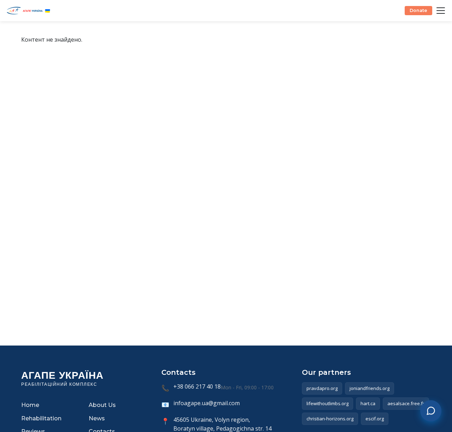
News (97, 418)
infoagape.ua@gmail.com (206, 403)
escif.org (374, 418)
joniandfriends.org (369, 388)
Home (30, 405)
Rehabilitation (41, 418)
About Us (102, 405)
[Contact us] (430, 410)
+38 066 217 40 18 (197, 386)
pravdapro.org (322, 388)
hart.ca (368, 403)
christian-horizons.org (330, 418)
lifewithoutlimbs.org (328, 403)
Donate (418, 10)
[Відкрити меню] (440, 10)
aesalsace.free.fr (405, 403)
